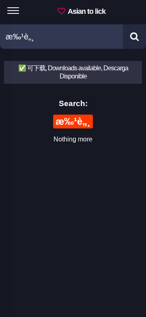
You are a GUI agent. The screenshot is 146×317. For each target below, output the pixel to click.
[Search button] (134, 36)
